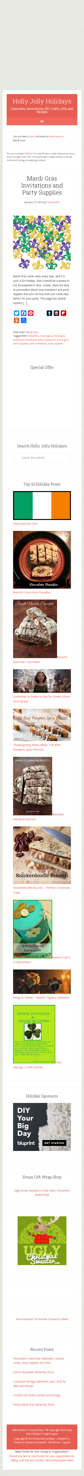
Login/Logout (50, 1433)
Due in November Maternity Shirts (33, 1372)
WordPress (54, 1442)
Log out (66, 1442)
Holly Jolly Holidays (42, 101)
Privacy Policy (36, 1430)
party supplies (55, 343)
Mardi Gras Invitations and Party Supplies (42, 185)
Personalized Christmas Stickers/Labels (42, 1319)
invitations (33, 336)
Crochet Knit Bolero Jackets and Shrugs (36, 1395)
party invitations (38, 343)
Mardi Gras (32, 332)
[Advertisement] (42, 42)
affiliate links (31, 153)
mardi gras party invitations (41, 340)
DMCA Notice (19, 1430)
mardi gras (46, 336)
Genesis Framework (35, 1442)
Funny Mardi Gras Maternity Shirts (33, 1404)
